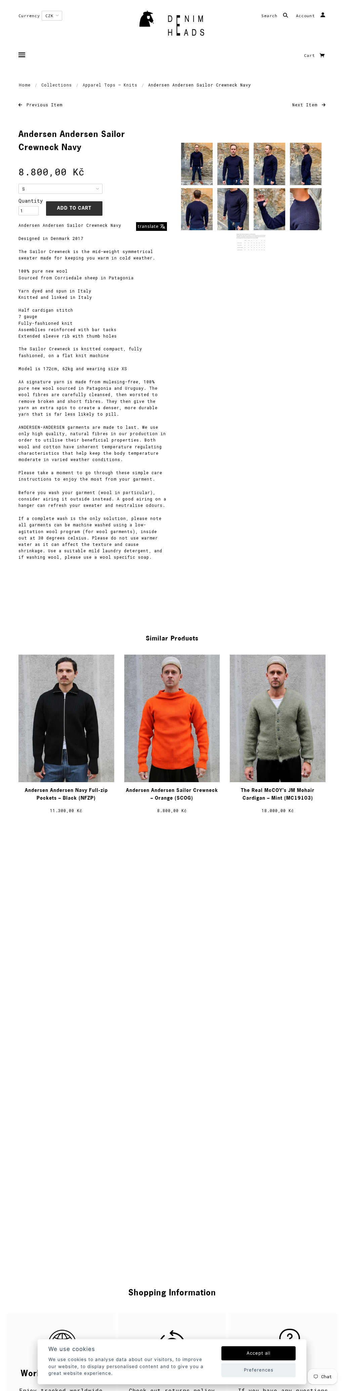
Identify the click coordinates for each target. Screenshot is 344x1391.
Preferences (258, 1369)
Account (306, 15)
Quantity (28, 201)
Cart (310, 55)
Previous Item (43, 104)
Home (25, 85)
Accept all (258, 1353)
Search (270, 15)
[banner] (172, 25)
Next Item (306, 104)
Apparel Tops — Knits (110, 85)
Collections (56, 85)
